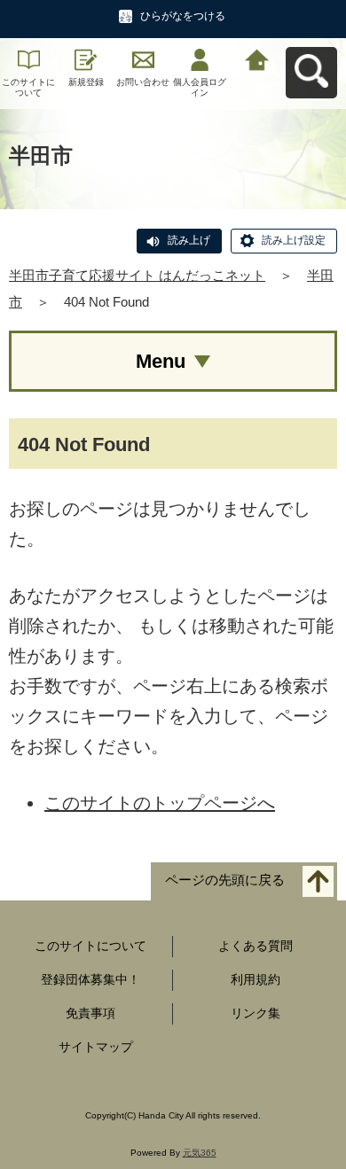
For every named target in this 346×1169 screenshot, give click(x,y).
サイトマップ (96, 1047)
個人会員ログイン (199, 87)
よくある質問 (255, 946)
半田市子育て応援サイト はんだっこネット (137, 275)
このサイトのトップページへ (159, 803)
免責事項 (90, 1013)
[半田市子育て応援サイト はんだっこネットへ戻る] (257, 58)
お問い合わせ (142, 82)
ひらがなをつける (182, 16)
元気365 (199, 1152)
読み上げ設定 (294, 240)
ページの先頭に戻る (225, 880)
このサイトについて (28, 87)
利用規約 (255, 979)
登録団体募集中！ (90, 979)
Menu (160, 361)
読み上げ (189, 240)
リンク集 (255, 1013)
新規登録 (86, 82)
